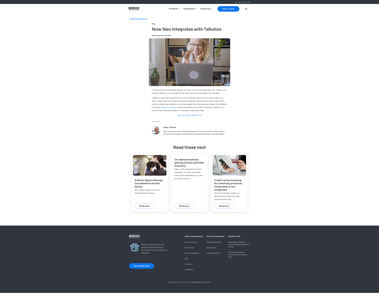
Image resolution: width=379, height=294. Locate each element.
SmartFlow (188, 264)
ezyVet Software (190, 242)
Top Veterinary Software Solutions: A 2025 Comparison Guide (238, 255)
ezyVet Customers (212, 253)
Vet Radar (188, 269)
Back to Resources (139, 19)
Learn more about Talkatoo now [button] (189, 115)
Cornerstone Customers (214, 242)
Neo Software (189, 248)
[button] (246, 9)
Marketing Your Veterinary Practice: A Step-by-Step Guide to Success (239, 244)
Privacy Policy (173, 282)
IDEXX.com (245, 2)
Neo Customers (211, 248)
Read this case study (168, 107)
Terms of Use (183, 282)
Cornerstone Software (192, 253)
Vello (186, 258)
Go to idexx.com (141, 266)
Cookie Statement (195, 282)
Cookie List (206, 282)
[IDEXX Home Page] (134, 8)
